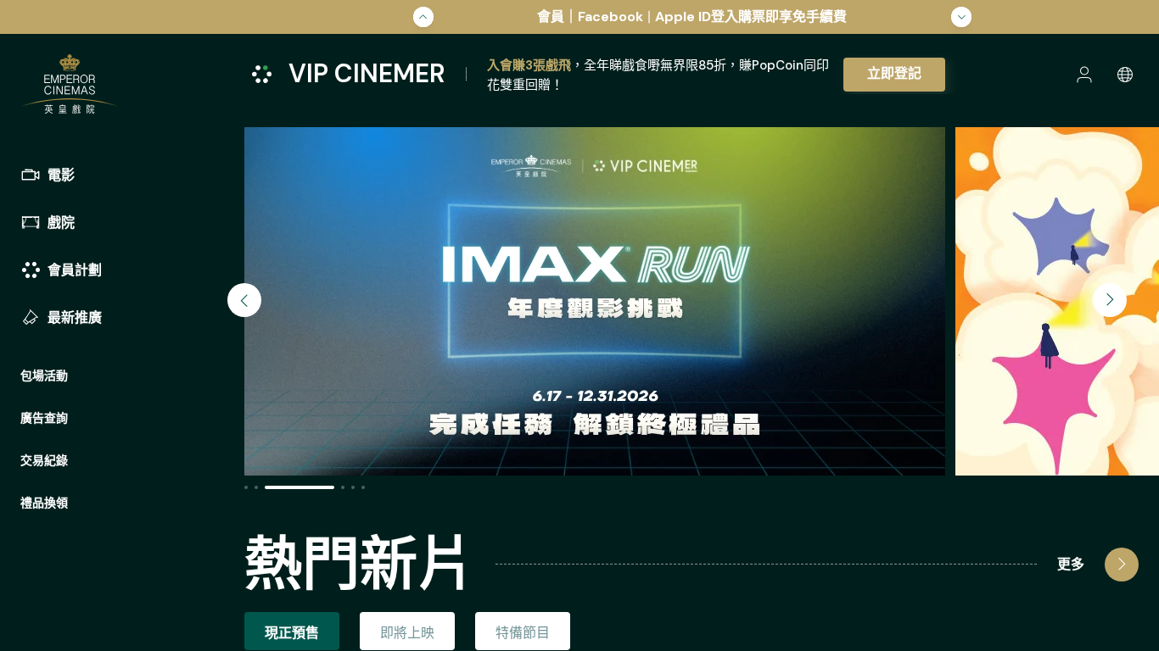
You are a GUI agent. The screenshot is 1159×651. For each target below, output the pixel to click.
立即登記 (894, 73)
